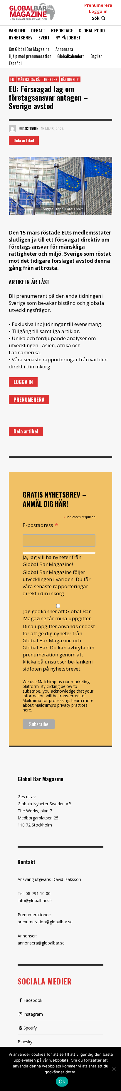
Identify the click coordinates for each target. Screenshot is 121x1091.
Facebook (32, 1000)
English (96, 56)
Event (44, 37)
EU (12, 79)
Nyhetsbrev (21, 37)
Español (15, 63)
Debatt (38, 30)
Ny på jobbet (68, 37)
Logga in (98, 11)
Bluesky (25, 1042)
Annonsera (64, 49)
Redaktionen (28, 129)
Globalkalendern (71, 56)
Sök (96, 18)
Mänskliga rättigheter (38, 79)
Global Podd (92, 30)
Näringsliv (70, 79)
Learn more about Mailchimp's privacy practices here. (58, 705)
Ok (62, 1082)
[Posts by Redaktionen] (12, 128)
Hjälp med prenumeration (30, 56)
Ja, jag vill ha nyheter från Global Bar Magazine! (52, 561)
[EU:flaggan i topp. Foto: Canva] (60, 186)
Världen (17, 30)
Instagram (33, 1014)
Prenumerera (98, 5)
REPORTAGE (62, 30)
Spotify (30, 1028)
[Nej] (114, 1069)
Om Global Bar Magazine (29, 49)
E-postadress (40, 524)
